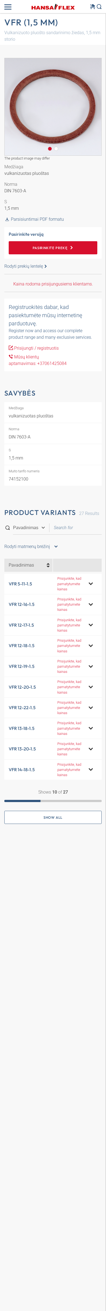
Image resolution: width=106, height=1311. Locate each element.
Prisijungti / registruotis (36, 348)
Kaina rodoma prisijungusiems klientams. (53, 284)
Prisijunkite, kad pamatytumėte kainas (69, 583)
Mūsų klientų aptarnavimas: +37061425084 (38, 360)
